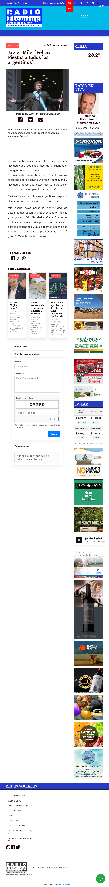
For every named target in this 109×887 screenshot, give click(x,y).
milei (44, 39)
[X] (81, 3)
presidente (79, 39)
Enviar (54, 434)
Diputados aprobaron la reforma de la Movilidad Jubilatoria (57, 309)
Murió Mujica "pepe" (13, 305)
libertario (58, 39)
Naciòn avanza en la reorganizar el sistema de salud (37, 308)
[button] (63, 3)
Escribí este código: (24, 398)
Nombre (17, 362)
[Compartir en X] (18, 258)
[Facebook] (87, 3)
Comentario (19, 373)
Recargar (53, 419)
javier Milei (30, 39)
